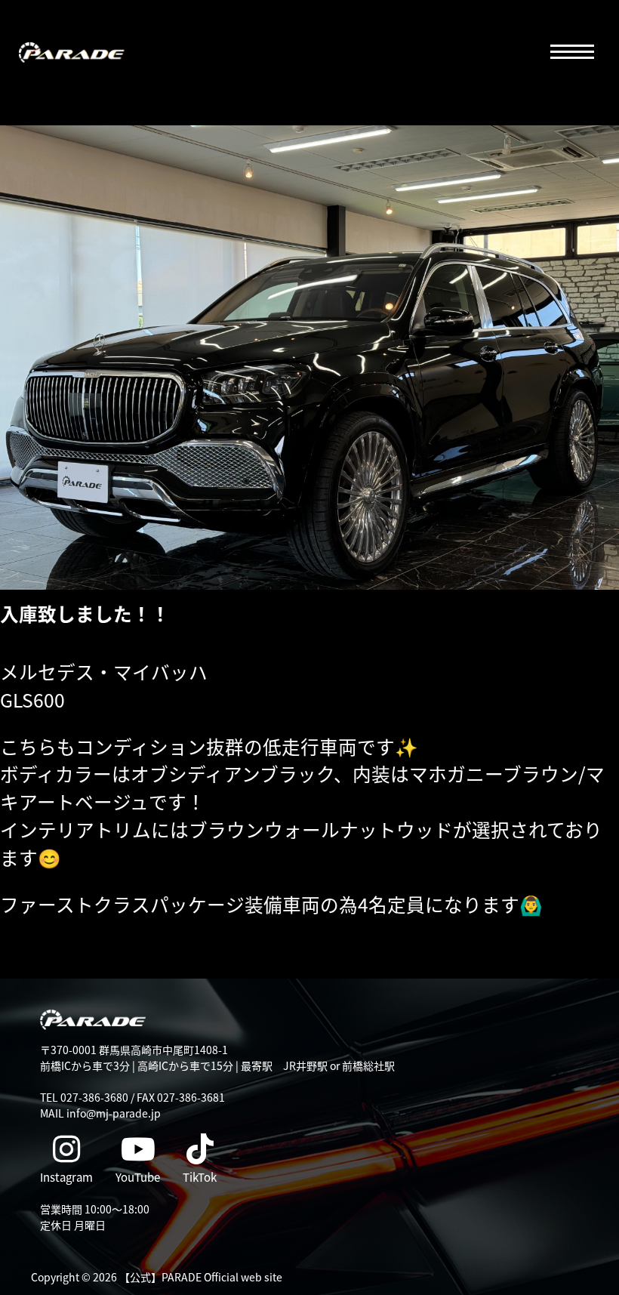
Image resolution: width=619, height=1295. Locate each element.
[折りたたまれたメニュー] (572, 53)
